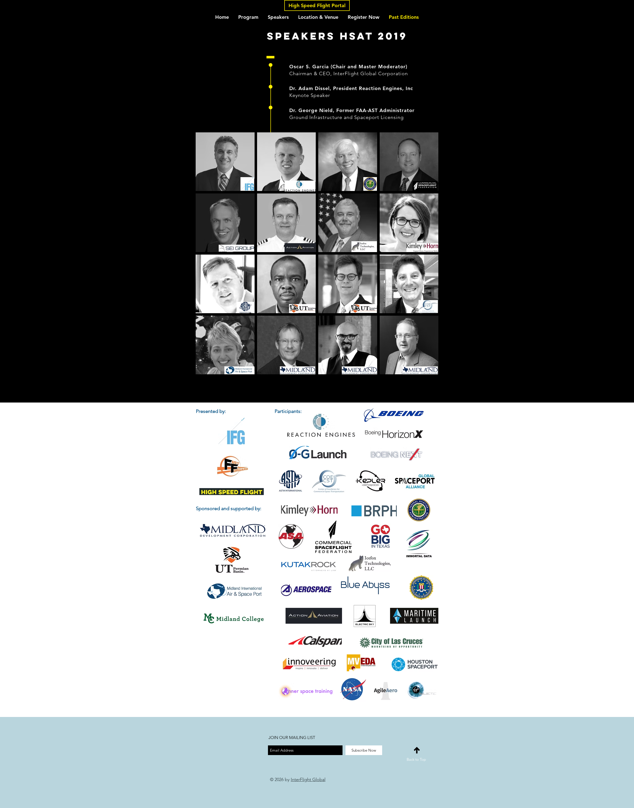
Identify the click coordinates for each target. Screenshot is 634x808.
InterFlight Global (308, 779)
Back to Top (416, 759)
